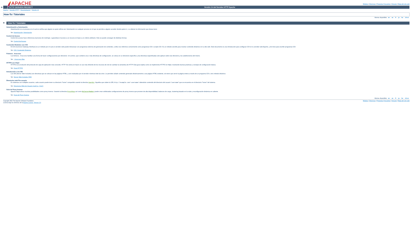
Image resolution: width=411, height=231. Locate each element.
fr (396, 17)
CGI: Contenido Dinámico (22, 50)
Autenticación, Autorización (23, 32)
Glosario (394, 4)
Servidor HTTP (14, 10)
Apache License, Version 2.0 (32, 102)
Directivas (372, 4)
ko (402, 17)
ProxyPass (71, 91)
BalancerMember (88, 91)
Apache (5, 10)
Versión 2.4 (35, 10)
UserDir (92, 82)
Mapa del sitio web (404, 4)
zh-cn (407, 17)
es (392, 17)
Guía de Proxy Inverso (21, 95)
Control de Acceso (20, 41)
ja (399, 17)
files (19, 59)
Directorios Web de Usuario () (28, 86)
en (389, 17)
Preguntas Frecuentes (383, 4)
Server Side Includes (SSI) (23, 77)
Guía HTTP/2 (18, 68)
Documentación (25, 10)
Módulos (365, 4)
